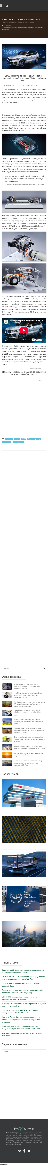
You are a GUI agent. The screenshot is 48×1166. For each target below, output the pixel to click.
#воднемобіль (7, 442)
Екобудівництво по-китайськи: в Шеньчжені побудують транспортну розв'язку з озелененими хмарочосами (24, 951)
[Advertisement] (24, 411)
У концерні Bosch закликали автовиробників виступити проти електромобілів (24, 810)
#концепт (17, 439)
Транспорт (18, 85)
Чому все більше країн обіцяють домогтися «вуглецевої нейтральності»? (24, 846)
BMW (44, 368)
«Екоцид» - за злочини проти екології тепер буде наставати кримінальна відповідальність (24, 915)
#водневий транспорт (34, 439)
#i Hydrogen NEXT (18, 442)
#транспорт (9, 439)
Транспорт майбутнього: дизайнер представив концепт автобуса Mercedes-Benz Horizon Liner (24, 880)
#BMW (24, 439)
